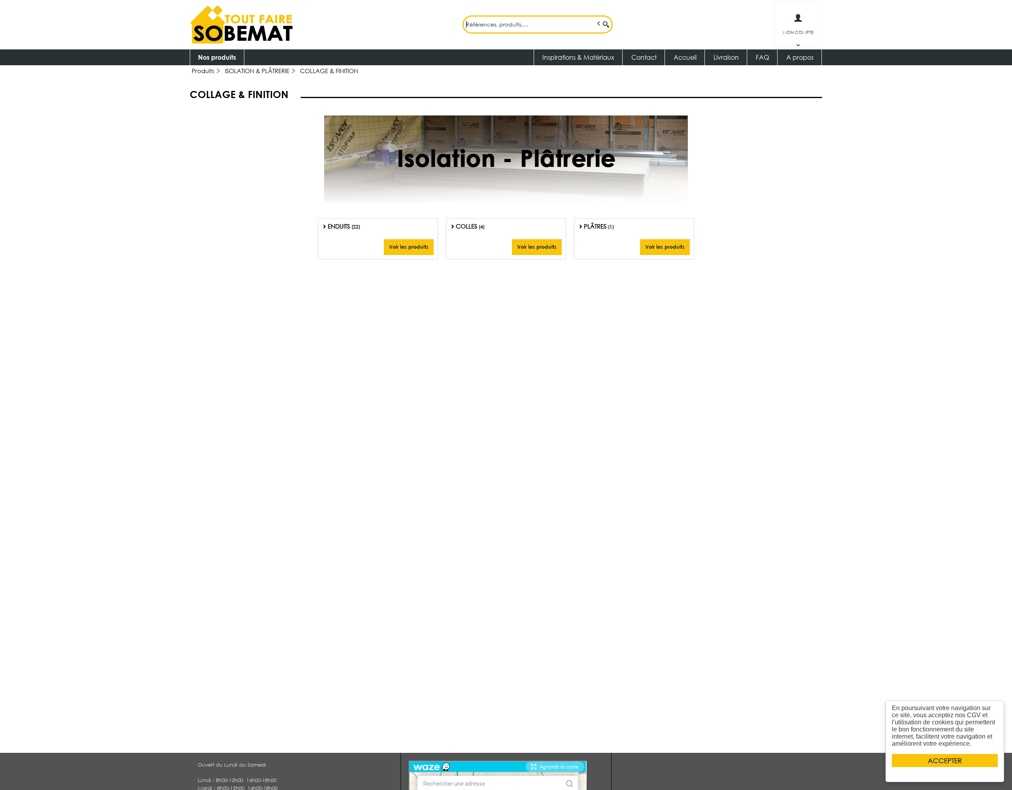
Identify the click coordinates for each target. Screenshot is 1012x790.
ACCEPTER (945, 760)
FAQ (762, 57)
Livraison (726, 57)
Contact (644, 57)
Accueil (685, 57)
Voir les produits (409, 247)
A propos (800, 57)
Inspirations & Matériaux (578, 57)
